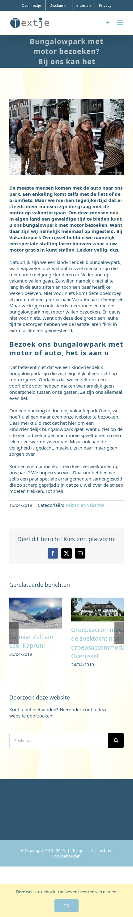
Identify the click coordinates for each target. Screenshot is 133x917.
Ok (66, 905)
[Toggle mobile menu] (120, 23)
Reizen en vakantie (85, 505)
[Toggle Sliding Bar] (108, 23)
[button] (14, 633)
